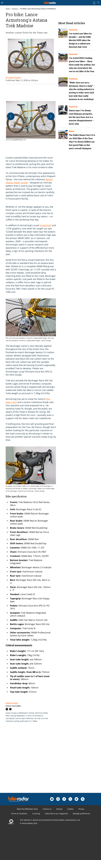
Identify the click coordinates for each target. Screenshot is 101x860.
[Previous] (11, 116)
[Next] (51, 116)
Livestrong (45, 225)
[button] (31, 121)
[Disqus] (44, 761)
